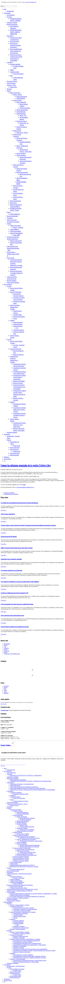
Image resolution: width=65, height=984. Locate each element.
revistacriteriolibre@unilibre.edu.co (25, 487)
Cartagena (6, 648)
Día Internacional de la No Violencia (9, 537)
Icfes (5, 689)
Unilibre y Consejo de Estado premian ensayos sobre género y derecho (17, 548)
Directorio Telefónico (6, 745)
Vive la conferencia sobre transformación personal (12, 615)
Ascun (5, 691)
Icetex (5, 690)
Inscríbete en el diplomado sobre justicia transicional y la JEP (14, 593)
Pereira (5, 652)
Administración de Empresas (11, 494)
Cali (5, 646)
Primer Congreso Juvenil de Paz (8, 514)
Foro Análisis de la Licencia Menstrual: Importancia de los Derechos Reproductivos (19, 503)
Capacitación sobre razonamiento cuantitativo (11, 559)
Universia (6, 686)
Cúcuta (5, 649)
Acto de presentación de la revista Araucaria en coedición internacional (17, 604)
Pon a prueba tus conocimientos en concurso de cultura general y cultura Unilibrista (20, 582)
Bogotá (5, 645)
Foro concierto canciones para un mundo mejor (11, 570)
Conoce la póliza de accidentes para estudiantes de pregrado (15, 627)
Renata (5, 687)
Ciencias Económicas (9, 492)
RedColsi (6, 693)
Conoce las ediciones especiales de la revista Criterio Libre (26, 465)
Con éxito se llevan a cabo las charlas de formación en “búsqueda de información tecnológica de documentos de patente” (28, 525)
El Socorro (6, 651)
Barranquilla (7, 643)
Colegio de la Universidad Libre (12, 653)
